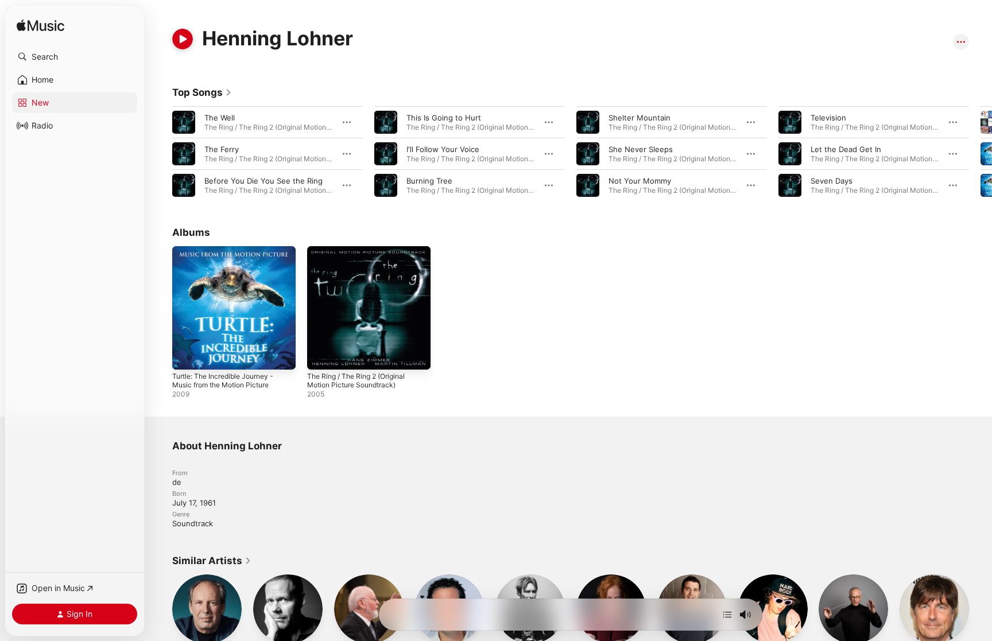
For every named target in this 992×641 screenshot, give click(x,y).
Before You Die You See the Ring (263, 180)
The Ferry (221, 149)
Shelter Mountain (640, 117)
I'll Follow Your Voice (442, 149)
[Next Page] (980, 154)
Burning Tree (429, 180)
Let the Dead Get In (846, 149)
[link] (202, 92)
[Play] (182, 39)
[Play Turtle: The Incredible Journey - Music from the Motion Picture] (186, 355)
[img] (40, 26)
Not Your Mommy (640, 180)
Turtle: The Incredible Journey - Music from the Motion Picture (229, 255)
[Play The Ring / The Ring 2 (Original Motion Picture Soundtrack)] (321, 355)
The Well (219, 117)
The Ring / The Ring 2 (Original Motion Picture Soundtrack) (362, 255)
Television (828, 117)
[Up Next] (727, 615)
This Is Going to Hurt (443, 117)
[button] (75, 57)
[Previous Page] (161, 154)
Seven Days (831, 180)
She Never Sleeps (641, 149)
